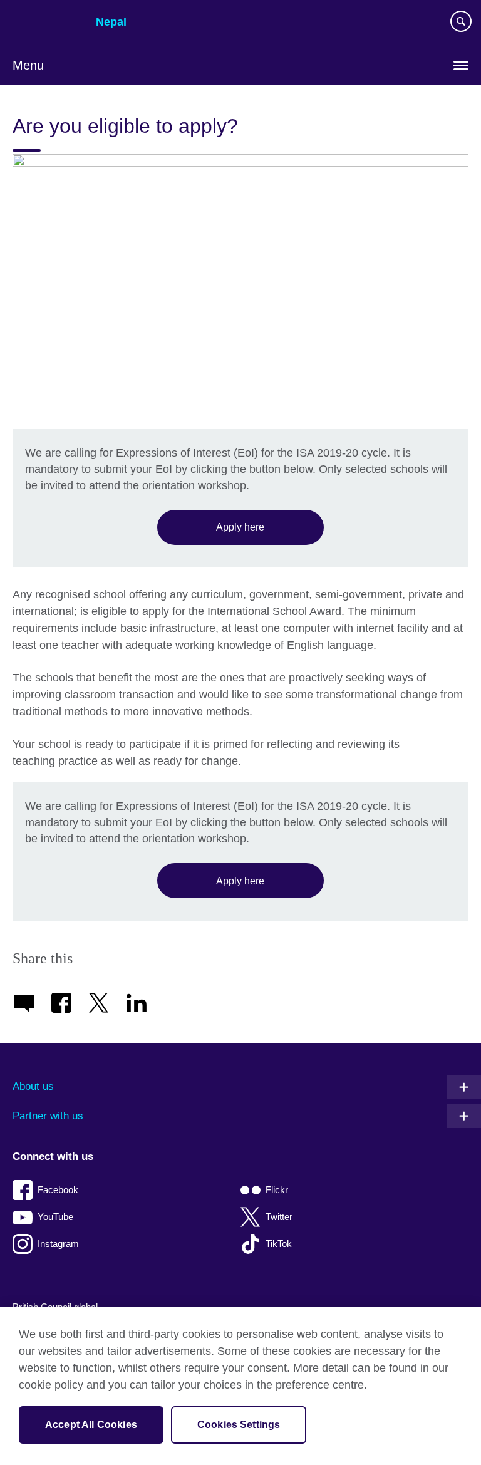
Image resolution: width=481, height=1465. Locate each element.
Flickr (277, 1189)
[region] (240, 1386)
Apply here (240, 526)
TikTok (279, 1243)
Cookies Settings (239, 1424)
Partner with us (48, 1116)
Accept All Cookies (91, 1424)
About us (33, 1086)
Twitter (279, 1216)
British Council (44, 23)
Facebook (58, 1189)
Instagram (58, 1243)
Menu (28, 65)
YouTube (55, 1216)
